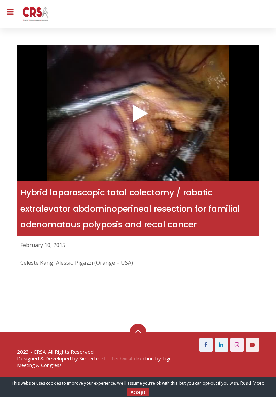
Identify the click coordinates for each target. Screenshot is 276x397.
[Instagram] (237, 345)
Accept (138, 392)
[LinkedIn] (221, 345)
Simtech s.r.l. (92, 358)
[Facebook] (206, 345)
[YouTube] (252, 345)
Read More (252, 383)
